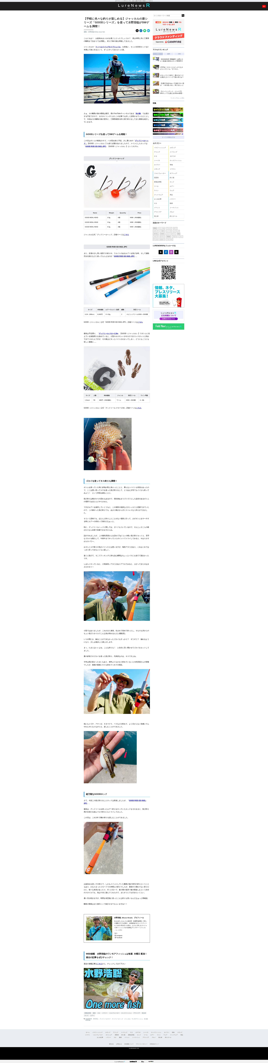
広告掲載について (128, 1044)
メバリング (173, 152)
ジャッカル (127, 1019)
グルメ (172, 212)
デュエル (155, 239)
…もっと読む (118, 930)
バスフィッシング (160, 147)
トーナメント (174, 207)
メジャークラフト (170, 233)
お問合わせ (119, 1044)
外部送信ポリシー (154, 1044)
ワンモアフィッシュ (137, 1019)
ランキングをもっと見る (177, 98)
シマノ (180, 236)
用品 (171, 195)
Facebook (119, 937)
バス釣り (162, 231)
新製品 (155, 228)
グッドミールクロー (105, 1019)
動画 (94, 1013)
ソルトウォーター (114, 1013)
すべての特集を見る (168, 137)
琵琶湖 (156, 177)
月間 (179, 54)
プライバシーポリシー (141, 1044)
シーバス (157, 160)
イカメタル (170, 239)
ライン (156, 190)
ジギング (157, 169)
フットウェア (158, 195)
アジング (157, 152)
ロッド (86, 1015)
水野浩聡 (87, 1020)
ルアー (92, 1015)
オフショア (173, 173)
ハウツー (104, 1013)
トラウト (173, 169)
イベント (157, 207)
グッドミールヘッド (117, 1019)
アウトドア (137, 1013)
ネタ (99, 1013)
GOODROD (88, 1019)
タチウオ (173, 156)
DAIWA (162, 233)
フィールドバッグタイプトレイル (108, 47)
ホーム (88, 1032)
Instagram (119, 935)
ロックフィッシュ (126, 1013)
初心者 (144, 1013)
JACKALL (96, 1019)
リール (156, 186)
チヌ (155, 156)
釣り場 (172, 177)
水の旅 (138, 113)
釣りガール (173, 216)
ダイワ (175, 228)
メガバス (174, 236)
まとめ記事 (157, 199)
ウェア (172, 190)
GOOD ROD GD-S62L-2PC (95, 146)
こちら (126, 234)
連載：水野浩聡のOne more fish (94, 32)
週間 (168, 54)
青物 (171, 165)
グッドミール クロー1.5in (108, 333)
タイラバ (157, 165)
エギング (173, 147)
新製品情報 (88, 1013)
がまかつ (162, 239)
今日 (158, 54)
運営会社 (111, 1044)
